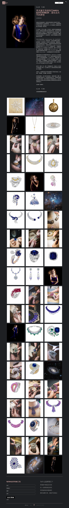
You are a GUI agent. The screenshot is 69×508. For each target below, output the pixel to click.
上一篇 (38, 7)
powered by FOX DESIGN (40, 505)
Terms (31, 505)
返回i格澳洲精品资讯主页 (42, 91)
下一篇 (42, 7)
